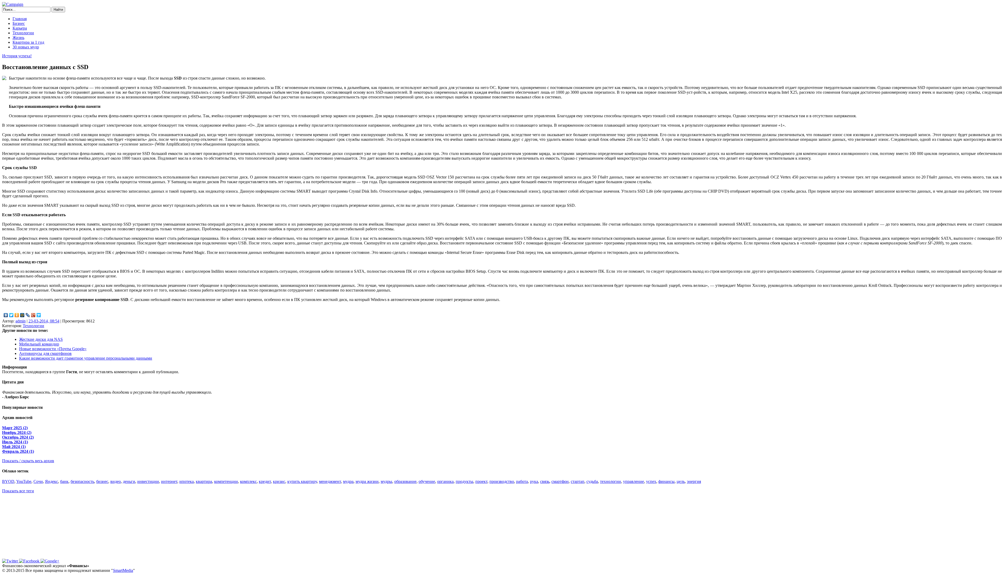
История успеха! (17, 56)
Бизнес (19, 23)
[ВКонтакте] (6, 315)
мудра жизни (367, 481)
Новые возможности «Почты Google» (53, 349)
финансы (666, 481)
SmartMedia (123, 570)
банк (64, 481)
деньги (129, 481)
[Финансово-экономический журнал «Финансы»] (12, 4)
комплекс (248, 481)
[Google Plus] (33, 315)
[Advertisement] (34, 526)
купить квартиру (302, 481)
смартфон (560, 481)
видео (115, 481)
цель (681, 481)
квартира (204, 481)
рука (534, 481)
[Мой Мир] (22, 315)
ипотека (186, 481)
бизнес (102, 481)
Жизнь (18, 37)
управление (633, 481)
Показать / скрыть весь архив (28, 461)
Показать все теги (18, 491)
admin (20, 321)
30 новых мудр (26, 47)
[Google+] (50, 561)
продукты (464, 481)
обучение (427, 481)
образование (405, 481)
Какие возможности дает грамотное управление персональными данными (85, 358)
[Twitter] (11, 315)
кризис (279, 481)
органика (445, 481)
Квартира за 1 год (28, 42)
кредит (265, 481)
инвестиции (148, 481)
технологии (610, 481)
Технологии (23, 33)
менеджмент (330, 481)
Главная (20, 18)
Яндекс (51, 481)
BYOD (8, 481)
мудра (348, 481)
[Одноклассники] (17, 315)
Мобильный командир (39, 344)
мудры (386, 481)
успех (651, 481)
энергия (694, 481)
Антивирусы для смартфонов (45, 353)
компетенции (226, 481)
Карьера (20, 28)
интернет (169, 481)
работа (522, 481)
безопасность (82, 481)
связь (544, 481)
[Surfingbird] (39, 315)
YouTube (23, 481)
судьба (592, 481)
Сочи (38, 481)
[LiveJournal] (28, 315)
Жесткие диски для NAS (41, 339)
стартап (577, 481)
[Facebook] (30, 561)
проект (481, 481)
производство (501, 481)
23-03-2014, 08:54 (43, 321)
